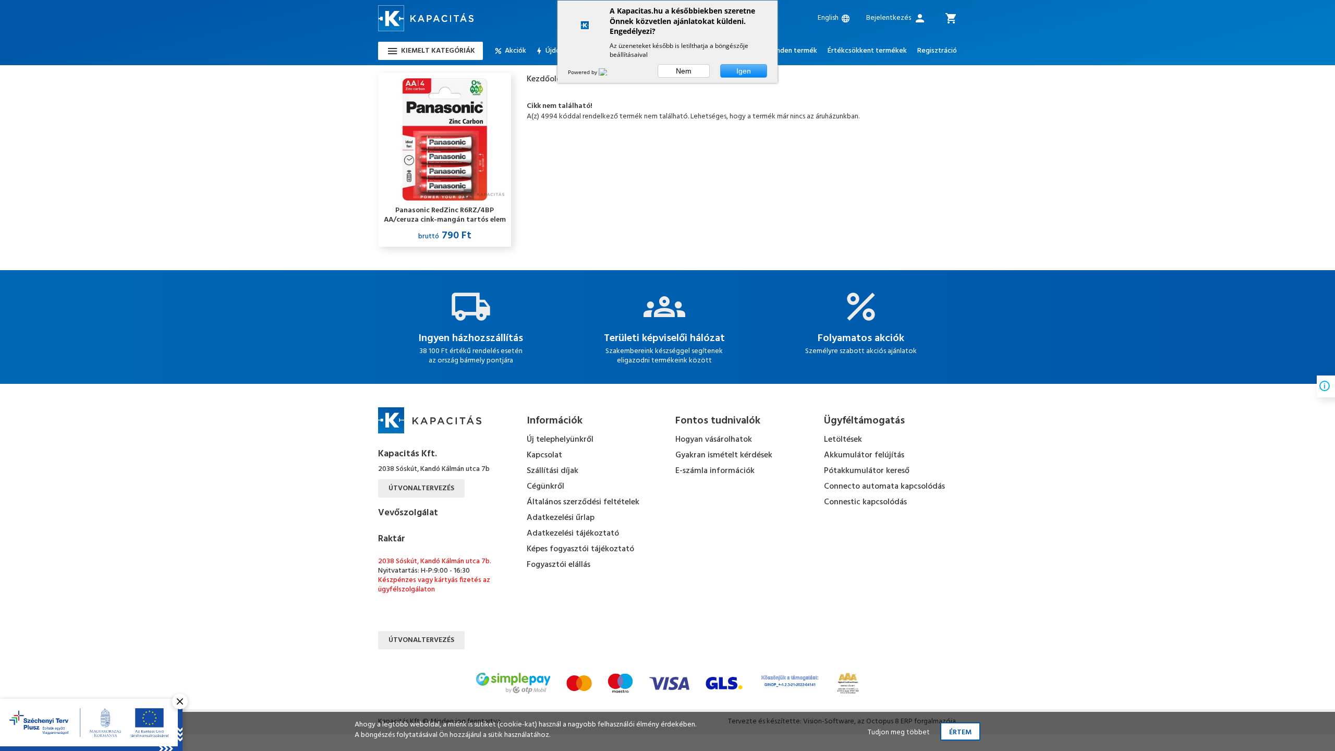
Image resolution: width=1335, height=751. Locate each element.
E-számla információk (715, 471)
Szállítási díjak (552, 471)
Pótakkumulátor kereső (866, 471)
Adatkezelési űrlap (560, 518)
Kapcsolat (544, 455)
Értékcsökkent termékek (867, 51)
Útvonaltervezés (421, 488)
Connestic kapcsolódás (865, 502)
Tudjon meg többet (899, 732)
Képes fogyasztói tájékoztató (580, 549)
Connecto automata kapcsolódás (884, 486)
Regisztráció (937, 51)
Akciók (515, 51)
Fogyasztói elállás (558, 565)
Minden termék (793, 51)
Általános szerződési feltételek (583, 502)
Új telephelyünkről (560, 439)
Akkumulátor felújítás (864, 455)
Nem (683, 71)
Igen (743, 71)
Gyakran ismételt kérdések (723, 455)
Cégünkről (545, 486)
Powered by (583, 72)
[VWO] (609, 72)
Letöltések (843, 439)
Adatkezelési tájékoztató (573, 533)
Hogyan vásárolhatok (713, 439)
